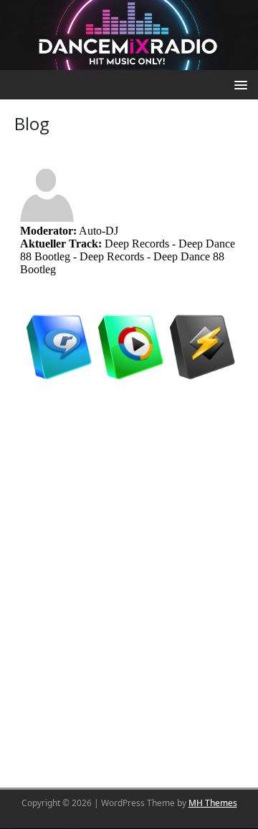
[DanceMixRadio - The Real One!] (129, 33)
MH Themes (212, 803)
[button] (238, 84)
